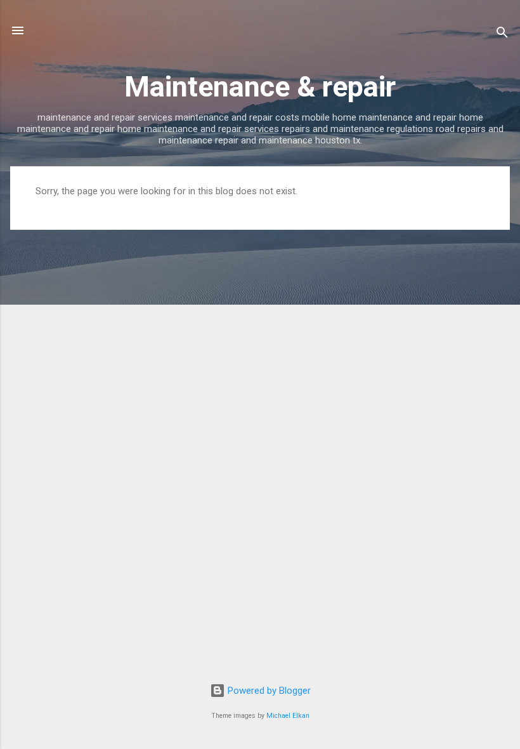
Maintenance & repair (260, 86)
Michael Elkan (287, 716)
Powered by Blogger (268, 690)
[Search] (502, 34)
